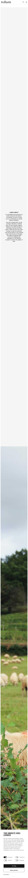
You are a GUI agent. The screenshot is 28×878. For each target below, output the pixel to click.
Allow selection (14, 870)
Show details (7, 874)
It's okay (14, 866)
